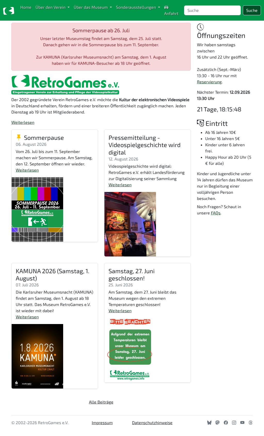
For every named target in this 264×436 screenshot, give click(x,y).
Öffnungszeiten (221, 35)
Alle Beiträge (101, 401)
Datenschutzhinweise (152, 422)
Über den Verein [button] (51, 7)
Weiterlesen (22, 122)
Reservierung (209, 81)
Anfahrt (171, 13)
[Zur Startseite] (8, 10)
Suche (252, 10)
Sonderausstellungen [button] (136, 7)
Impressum (102, 422)
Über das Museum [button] (91, 7)
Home (25, 7)
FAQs (215, 212)
